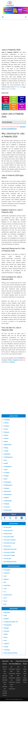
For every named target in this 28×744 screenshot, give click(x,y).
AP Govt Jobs (18, 87)
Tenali (5, 469)
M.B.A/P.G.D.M (8, 595)
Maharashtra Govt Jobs (10, 549)
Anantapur (7, 419)
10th (5, 576)
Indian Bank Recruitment (12, 686)
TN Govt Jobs (7, 558)
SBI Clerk (4, 675)
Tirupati (6, 451)
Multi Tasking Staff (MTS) (10, 653)
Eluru (5, 460)
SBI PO (5, 669)
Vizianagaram (7, 466)
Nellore (6, 441)
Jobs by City (9, 89)
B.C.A (5, 598)
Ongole (6, 463)
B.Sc (5, 604)
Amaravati (7, 507)
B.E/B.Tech (7, 573)
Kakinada (6, 432)
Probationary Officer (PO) (11, 621)
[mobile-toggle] (2, 17)
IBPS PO (5, 667)
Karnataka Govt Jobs (9, 543)
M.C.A (5, 601)
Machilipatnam (8, 485)
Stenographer (7, 625)
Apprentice (7, 612)
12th (5, 588)
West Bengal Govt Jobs (10, 561)
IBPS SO (5, 677)
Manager (6, 628)
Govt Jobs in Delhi (9, 536)
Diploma (6, 579)
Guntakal (6, 426)
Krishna (6, 435)
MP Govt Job (7, 546)
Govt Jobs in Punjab (9, 555)
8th (5, 582)
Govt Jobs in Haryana (9, 540)
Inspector (6, 643)
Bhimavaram (7, 491)
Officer (6, 634)
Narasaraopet (7, 494)
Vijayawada (7, 454)
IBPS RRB (4, 680)
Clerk (5, 615)
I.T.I (5, 591)
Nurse (5, 637)
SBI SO (5, 682)
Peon (5, 640)
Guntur (6, 429)
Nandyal (6, 475)
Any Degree (7, 570)
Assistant (6, 631)
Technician (7, 650)
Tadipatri (6, 497)
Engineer (6, 618)
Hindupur (6, 488)
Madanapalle (7, 482)
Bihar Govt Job (8, 533)
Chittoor (6, 423)
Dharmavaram (8, 510)
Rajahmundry (7, 444)
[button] (26, 17)
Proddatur (7, 472)
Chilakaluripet (8, 500)
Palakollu (6, 504)
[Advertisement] (14, 35)
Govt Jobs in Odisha (9, 552)
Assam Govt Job (8, 530)
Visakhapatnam (8, 457)
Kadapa (6, 447)
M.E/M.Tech (7, 585)
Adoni (5, 479)
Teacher (6, 646)
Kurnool (6, 438)
